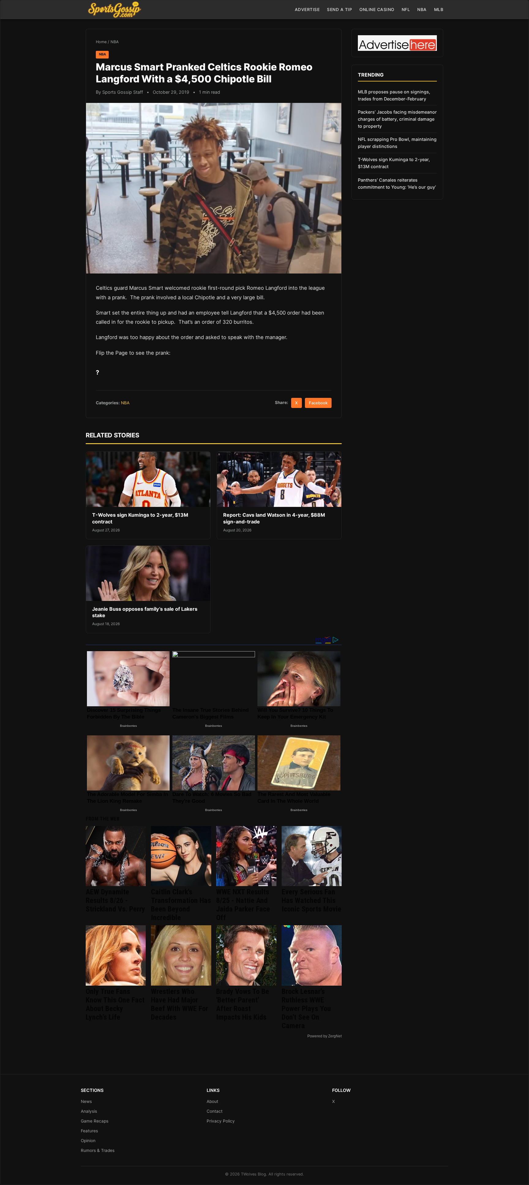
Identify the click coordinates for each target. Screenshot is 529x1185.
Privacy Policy (221, 1121)
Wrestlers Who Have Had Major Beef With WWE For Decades (179, 1004)
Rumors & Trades (97, 1150)
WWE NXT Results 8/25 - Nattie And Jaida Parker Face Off (243, 905)
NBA (422, 9)
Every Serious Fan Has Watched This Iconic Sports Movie (311, 900)
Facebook (318, 403)
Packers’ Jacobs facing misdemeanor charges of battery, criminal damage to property (397, 119)
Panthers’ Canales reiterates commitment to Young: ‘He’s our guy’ (397, 183)
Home (101, 42)
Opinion (88, 1140)
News (86, 1101)
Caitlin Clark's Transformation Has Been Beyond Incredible (181, 905)
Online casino (376, 9)
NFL (406, 9)
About (212, 1101)
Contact (215, 1111)
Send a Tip (339, 9)
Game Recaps (94, 1121)
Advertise (307, 9)
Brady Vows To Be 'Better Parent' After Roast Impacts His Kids (242, 1004)
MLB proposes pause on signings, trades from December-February (394, 95)
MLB (439, 9)
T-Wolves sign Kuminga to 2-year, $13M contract (394, 163)
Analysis (89, 1111)
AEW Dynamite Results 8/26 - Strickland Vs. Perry (115, 900)
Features (89, 1130)
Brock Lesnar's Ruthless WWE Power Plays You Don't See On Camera (306, 1008)
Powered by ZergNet (324, 1036)
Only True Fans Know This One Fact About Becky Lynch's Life (115, 1004)
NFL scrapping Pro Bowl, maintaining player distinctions (397, 143)
